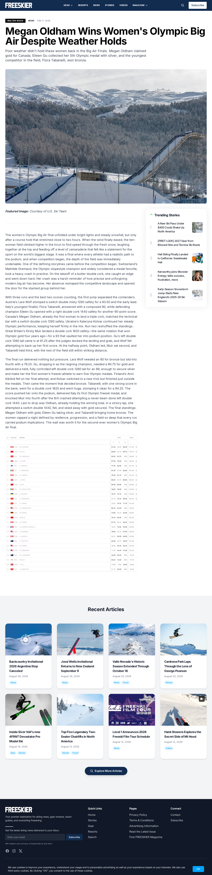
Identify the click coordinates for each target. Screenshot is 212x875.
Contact (175, 814)
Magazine (139, 5)
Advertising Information (144, 826)
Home (91, 814)
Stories (109, 5)
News (96, 5)
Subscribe (197, 5)
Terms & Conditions (141, 820)
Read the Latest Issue (142, 831)
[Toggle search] (182, 5)
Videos (123, 5)
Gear (67, 5)
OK (198, 869)
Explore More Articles (108, 770)
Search (92, 837)
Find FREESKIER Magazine (145, 837)
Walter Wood (15, 20)
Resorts (83, 5)
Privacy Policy (138, 814)
